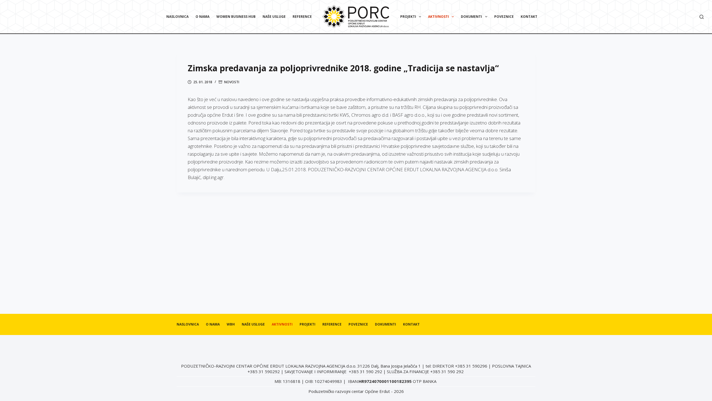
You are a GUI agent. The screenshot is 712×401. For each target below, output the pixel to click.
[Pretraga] (701, 17)
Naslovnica (177, 16)
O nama (202, 16)
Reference (302, 16)
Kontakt (529, 16)
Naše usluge (274, 16)
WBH (231, 324)
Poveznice (504, 16)
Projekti (408, 16)
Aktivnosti (438, 16)
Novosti (231, 82)
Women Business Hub (236, 16)
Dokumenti (471, 16)
